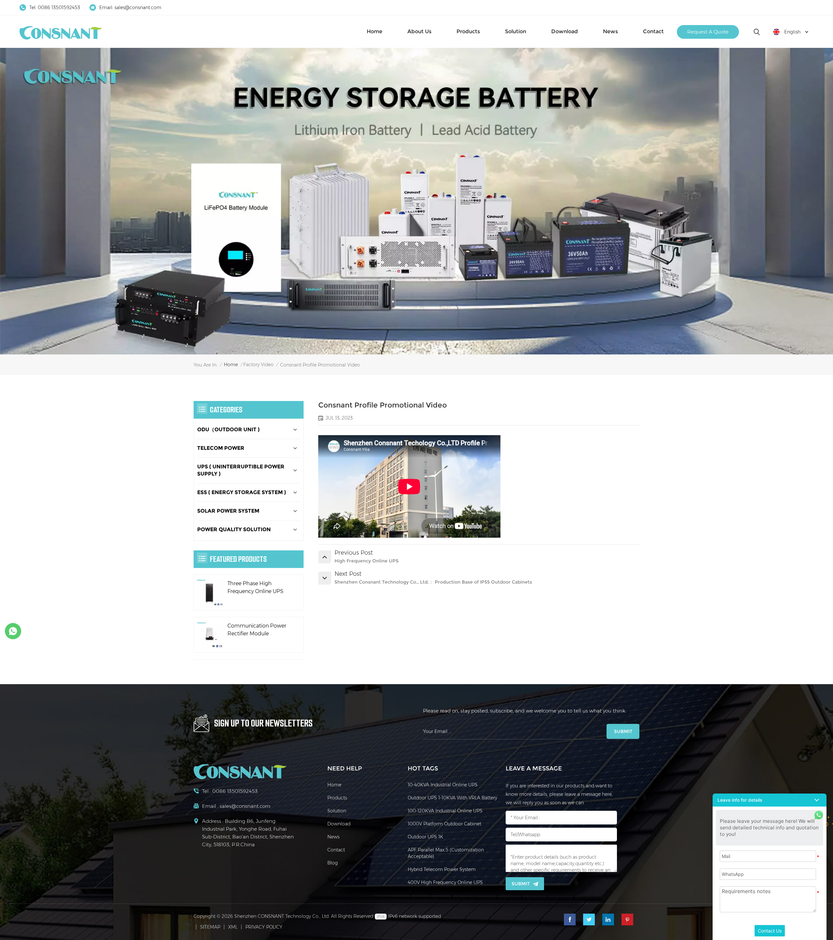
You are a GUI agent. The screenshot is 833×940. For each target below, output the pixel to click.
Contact (653, 31)
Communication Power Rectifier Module (256, 630)
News (610, 31)
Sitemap (210, 927)
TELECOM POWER (220, 448)
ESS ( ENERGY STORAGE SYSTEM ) (241, 492)
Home (374, 31)
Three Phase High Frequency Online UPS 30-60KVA (255, 587)
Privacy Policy (263, 927)
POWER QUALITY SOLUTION (234, 529)
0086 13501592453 (59, 7)
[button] (769, 800)
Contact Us (770, 930)
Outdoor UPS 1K (425, 837)
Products (468, 31)
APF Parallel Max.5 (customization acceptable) (446, 853)
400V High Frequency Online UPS (445, 882)
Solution (515, 31)
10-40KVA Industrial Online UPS (443, 785)
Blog (332, 863)
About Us (419, 31)
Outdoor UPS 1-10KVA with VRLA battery (452, 798)
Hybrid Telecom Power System (442, 869)
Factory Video (258, 364)
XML (233, 927)
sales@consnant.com (138, 7)
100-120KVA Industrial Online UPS (445, 811)
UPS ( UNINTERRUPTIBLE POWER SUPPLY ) (240, 470)
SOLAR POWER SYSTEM (228, 511)
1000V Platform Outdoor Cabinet (444, 824)
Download (564, 31)
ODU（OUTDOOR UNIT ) (228, 429)
